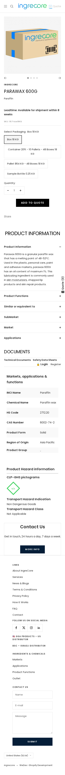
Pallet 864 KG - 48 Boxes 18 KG (26, 163)
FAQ (14, 608)
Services (17, 577)
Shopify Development (40, 765)
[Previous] (5, 78)
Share (7, 216)
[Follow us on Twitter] (24, 628)
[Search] (11, 6)
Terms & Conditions (24, 589)
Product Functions (16, 296)
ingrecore (11, 84)
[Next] (59, 78)
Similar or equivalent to (19, 306)
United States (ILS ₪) (17, 755)
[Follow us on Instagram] (31, 628)
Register (56, 364)
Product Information (17, 247)
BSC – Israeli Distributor (29, 645)
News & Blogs (20, 583)
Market (8, 327)
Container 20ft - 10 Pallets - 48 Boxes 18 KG (32, 151)
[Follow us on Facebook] (16, 628)
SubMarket (11, 317)
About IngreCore (22, 570)
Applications (12, 338)
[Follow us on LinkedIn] (38, 628)
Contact (17, 615)
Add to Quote (32, 203)
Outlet (16, 678)
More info (32, 549)
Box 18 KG (13, 139)
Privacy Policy (20, 596)
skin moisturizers (17, 280)
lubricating (10, 275)
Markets (17, 659)
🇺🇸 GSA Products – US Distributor (26, 638)
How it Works (20, 602)
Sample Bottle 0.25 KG (21, 173)
